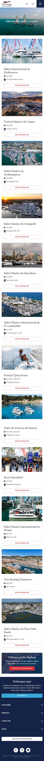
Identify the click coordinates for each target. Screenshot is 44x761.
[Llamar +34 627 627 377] (33, 4)
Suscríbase (22, 695)
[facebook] (16, 750)
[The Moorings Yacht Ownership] (7, 4)
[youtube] (28, 750)
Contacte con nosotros (22, 739)
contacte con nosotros (22, 668)
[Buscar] (27, 4)
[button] (22, 705)
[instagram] (22, 750)
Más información (22, 85)
